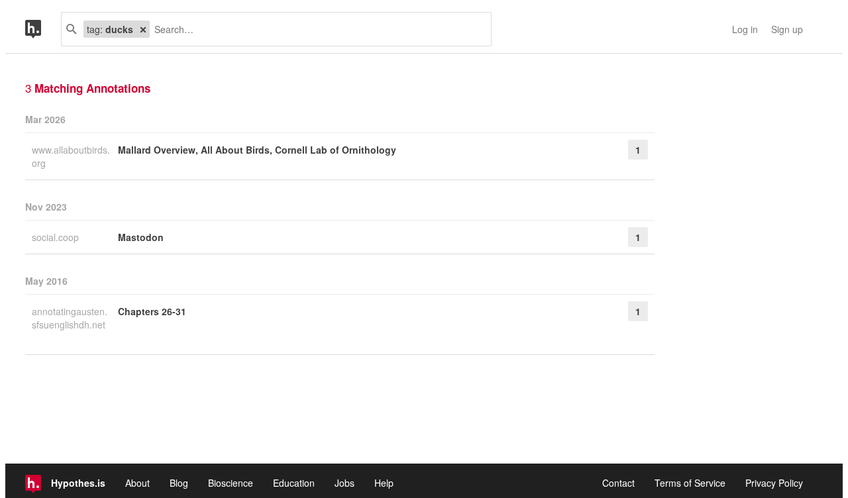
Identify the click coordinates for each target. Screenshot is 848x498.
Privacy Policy (774, 482)
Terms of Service (690, 482)
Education (294, 482)
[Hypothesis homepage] (43, 29)
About (137, 482)
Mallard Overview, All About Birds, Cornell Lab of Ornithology (257, 149)
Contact (618, 482)
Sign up (787, 29)
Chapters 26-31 (152, 311)
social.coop (56, 237)
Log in (745, 29)
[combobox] (315, 29)
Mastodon (141, 237)
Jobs (344, 482)
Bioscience (230, 482)
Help (384, 482)
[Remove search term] (143, 29)
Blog (179, 482)
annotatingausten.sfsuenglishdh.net (69, 318)
